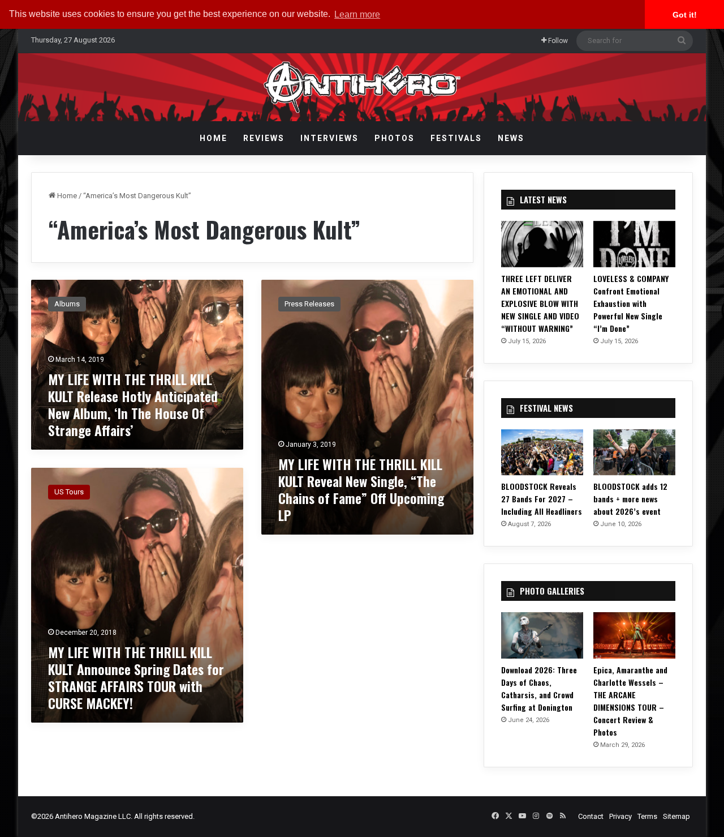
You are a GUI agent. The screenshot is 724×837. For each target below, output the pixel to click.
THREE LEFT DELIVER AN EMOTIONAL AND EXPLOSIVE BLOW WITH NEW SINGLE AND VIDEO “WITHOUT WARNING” (540, 303)
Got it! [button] (685, 14)
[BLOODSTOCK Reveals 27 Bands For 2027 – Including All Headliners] (542, 452)
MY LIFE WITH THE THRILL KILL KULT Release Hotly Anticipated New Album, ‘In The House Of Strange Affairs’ (133, 404)
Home (213, 138)
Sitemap (676, 816)
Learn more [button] (357, 14)
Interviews (329, 138)
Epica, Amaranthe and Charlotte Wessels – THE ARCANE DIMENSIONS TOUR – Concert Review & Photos (630, 701)
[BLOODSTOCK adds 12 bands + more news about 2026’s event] (634, 452)
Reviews (264, 138)
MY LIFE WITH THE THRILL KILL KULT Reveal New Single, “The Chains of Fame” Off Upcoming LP (361, 489)
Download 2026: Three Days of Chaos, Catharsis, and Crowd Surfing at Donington (539, 688)
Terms (647, 816)
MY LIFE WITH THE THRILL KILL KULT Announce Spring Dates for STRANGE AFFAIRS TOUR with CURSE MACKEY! (136, 677)
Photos (394, 138)
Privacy (620, 816)
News (511, 138)
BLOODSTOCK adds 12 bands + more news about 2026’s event (630, 498)
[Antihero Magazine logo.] (362, 87)
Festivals (456, 138)
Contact (591, 816)
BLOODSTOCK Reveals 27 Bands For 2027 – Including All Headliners (541, 498)
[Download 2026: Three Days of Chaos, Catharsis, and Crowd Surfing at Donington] (542, 635)
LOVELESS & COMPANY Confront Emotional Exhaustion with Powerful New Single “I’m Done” (631, 303)
